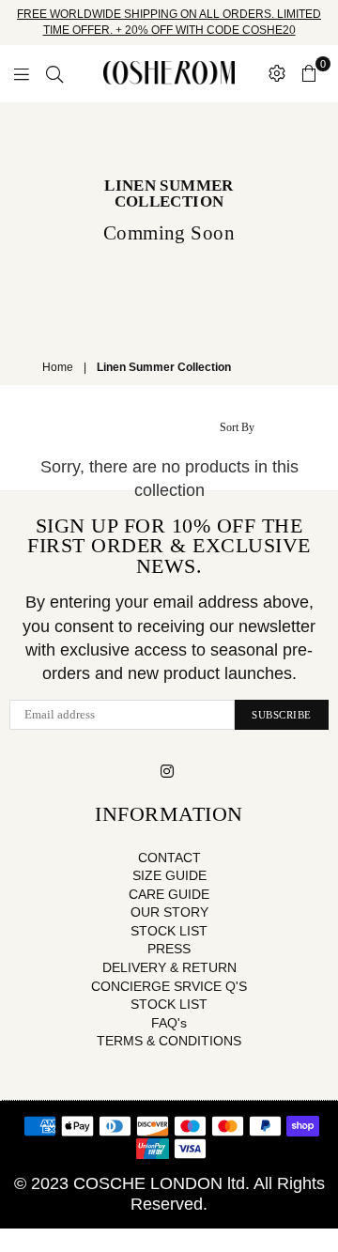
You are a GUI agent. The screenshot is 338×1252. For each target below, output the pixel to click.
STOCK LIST (169, 930)
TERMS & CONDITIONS (169, 1040)
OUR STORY (169, 912)
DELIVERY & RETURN (169, 967)
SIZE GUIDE (169, 875)
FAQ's (169, 1022)
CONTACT (169, 857)
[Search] (54, 73)
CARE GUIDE (169, 894)
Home (57, 367)
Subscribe (282, 714)
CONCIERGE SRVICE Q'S (169, 986)
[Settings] (277, 73)
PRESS (169, 948)
